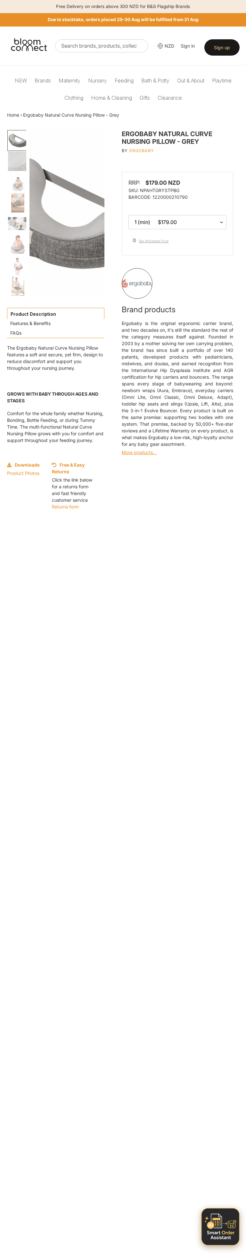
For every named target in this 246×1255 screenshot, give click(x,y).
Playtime (222, 80)
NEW (21, 80)
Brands (43, 80)
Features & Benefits (30, 323)
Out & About (190, 80)
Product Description (33, 314)
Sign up (222, 47)
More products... (139, 452)
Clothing (73, 98)
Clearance (170, 98)
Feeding (124, 80)
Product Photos (23, 473)
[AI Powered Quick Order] (220, 1226)
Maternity (69, 80)
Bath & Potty (155, 80)
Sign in (188, 46)
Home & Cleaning (111, 98)
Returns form (65, 506)
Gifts (145, 98)
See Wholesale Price (153, 241)
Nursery (97, 80)
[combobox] (101, 45)
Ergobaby (141, 150)
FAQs (15, 333)
